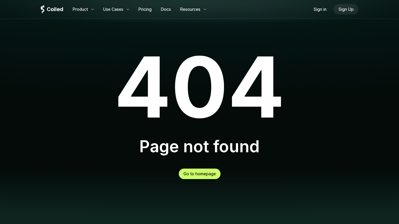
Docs (166, 9)
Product (80, 9)
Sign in (320, 9)
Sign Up (346, 9)
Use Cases (113, 9)
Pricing (145, 9)
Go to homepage (199, 173)
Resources (190, 9)
